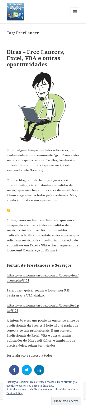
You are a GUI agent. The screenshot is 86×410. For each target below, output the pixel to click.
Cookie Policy (14, 393)
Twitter (51, 160)
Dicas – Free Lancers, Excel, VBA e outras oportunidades (35, 58)
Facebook (66, 160)
